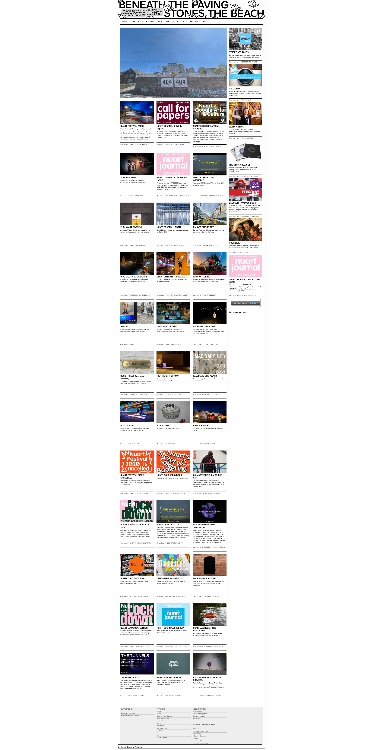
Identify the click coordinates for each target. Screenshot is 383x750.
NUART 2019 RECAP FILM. (169, 677)
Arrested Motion (198, 711)
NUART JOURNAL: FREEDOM (170, 628)
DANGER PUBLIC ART (203, 227)
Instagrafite (197, 733)
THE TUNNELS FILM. (130, 677)
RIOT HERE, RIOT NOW (167, 376)
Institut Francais (162, 721)
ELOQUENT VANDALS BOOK (242, 203)
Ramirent (160, 733)
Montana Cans (162, 728)
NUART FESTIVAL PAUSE (132, 126)
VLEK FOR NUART (128, 177)
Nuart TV (169, 21)
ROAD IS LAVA (127, 425)
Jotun (159, 723)
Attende (159, 711)
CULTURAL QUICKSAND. (204, 326)
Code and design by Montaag (130, 747)
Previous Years (154, 21)
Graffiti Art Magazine (200, 713)
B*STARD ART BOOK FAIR (132, 578)
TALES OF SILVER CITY (168, 525)
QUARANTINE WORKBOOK (169, 578)
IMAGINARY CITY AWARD (205, 376)
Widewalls (196, 718)
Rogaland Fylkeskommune (130, 715)
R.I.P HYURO (163, 425)
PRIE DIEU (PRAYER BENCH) (133, 277)
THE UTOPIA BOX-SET (239, 165)
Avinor (159, 713)
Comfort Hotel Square (164, 716)
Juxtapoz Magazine (199, 716)
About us (207, 21)
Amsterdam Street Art (200, 731)
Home (124, 21)
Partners (195, 21)
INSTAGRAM (235, 89)
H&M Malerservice (163, 718)
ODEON (159, 730)
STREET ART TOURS (239, 52)
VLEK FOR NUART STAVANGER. (172, 277)
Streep (195, 738)
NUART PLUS (137, 21)
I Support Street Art (199, 736)
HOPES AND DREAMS (167, 326)
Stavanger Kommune (128, 713)
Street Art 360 (198, 741)
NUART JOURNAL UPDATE (169, 227)
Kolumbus (160, 725)
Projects (182, 21)
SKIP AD (124, 326)
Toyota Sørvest (162, 737)
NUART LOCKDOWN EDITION (134, 628)
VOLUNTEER (235, 243)
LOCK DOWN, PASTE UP (204, 578)
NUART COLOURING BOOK (169, 475)
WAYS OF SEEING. (202, 277)
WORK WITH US (236, 127)
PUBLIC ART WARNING (131, 227)
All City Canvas (198, 729)
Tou (158, 735)
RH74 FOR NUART (201, 425)
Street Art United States (201, 743)
